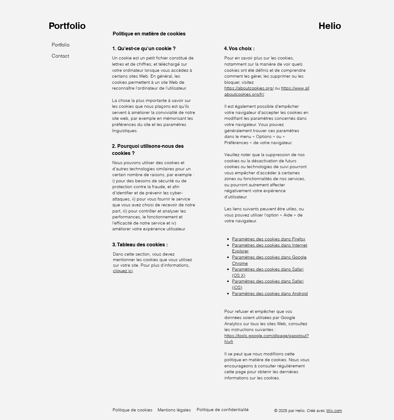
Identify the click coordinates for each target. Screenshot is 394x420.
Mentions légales (174, 410)
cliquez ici (123, 270)
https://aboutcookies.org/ (249, 88)
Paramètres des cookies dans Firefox (268, 239)
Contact (60, 56)
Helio (330, 25)
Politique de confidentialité (223, 409)
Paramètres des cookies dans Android (270, 293)
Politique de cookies (132, 410)
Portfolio (67, 25)
